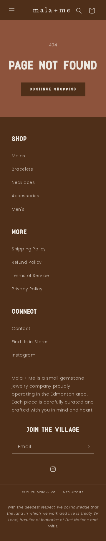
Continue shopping (53, 89)
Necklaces (23, 182)
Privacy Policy (27, 289)
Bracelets (22, 169)
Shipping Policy (29, 249)
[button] (11, 10)
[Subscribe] (87, 447)
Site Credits (73, 492)
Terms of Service (30, 275)
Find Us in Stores (30, 342)
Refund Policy (27, 262)
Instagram (23, 355)
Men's (18, 209)
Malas (18, 156)
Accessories (25, 196)
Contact (21, 328)
